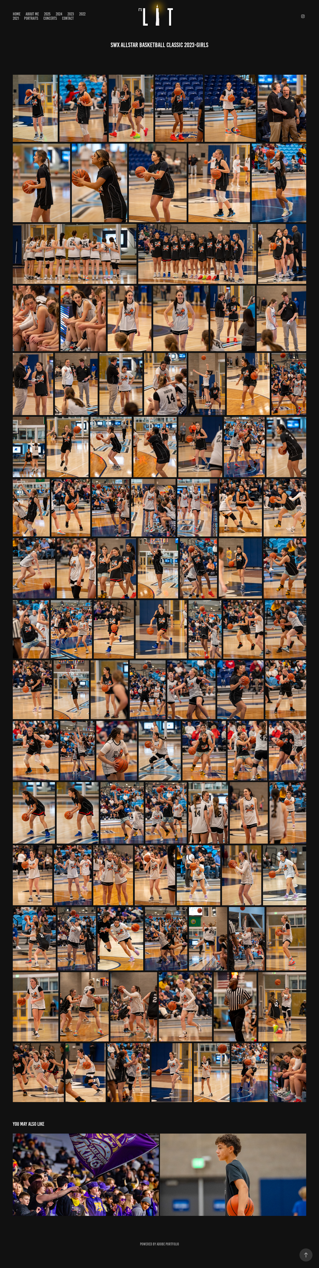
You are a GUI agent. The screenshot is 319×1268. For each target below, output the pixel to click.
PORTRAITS (31, 18)
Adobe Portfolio (168, 1244)
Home (16, 14)
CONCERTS (50, 18)
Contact (68, 18)
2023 (70, 14)
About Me (32, 14)
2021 (16, 18)
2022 (82, 14)
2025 (47, 14)
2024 (59, 14)
